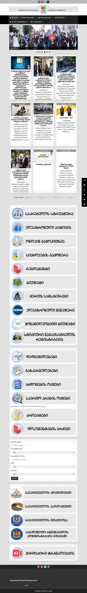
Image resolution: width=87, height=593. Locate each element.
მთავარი (15, 17)
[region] (43, 37)
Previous (11, 37)
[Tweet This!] (13, 68)
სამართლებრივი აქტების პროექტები (21, 62)
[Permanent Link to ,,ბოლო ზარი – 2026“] (66, 109)
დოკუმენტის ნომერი (18, 456)
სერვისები (61, 17)
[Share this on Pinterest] (25, 68)
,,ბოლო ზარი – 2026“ (66, 118)
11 (48, 197)
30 (57, 197)
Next (75, 37)
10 (45, 197)
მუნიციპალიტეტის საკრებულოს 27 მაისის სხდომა (66, 166)
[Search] (48, 2)
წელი (13, 463)
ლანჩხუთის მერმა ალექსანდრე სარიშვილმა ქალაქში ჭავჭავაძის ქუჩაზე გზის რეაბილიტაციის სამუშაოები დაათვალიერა (66, 77)
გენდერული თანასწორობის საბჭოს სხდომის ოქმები (28, 406)
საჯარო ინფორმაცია (19, 22)
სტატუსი (14, 470)
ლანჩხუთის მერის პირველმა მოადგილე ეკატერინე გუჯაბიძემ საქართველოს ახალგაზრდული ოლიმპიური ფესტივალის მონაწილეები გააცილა (43, 120)
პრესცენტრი (37, 22)
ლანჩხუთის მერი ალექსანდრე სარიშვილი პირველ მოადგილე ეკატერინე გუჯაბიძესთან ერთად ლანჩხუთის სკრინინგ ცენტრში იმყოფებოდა (43, 82)
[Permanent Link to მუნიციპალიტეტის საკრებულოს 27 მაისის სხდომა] (66, 156)
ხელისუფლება (46, 17)
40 (61, 197)
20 (54, 197)
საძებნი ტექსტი (16, 442)
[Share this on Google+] (21, 68)
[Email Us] (45, 2)
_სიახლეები (43, 61)
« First (27, 197)
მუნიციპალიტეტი (28, 17)
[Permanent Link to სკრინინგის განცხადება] (43, 156)
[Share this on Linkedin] (29, 68)
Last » (71, 197)
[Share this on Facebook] (17, 68)
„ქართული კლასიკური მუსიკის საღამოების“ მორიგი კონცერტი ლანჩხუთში (20, 119)
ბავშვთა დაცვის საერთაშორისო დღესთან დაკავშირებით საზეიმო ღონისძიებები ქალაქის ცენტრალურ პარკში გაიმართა (20, 174)
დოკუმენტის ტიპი (17, 448)
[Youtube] (42, 2)
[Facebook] (39, 2)
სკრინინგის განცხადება (43, 164)
